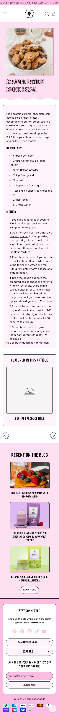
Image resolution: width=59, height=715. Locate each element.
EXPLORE (28, 651)
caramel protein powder (32, 133)
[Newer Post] (53, 435)
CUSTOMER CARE (28, 642)
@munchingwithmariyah (34, 342)
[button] (46, 13)
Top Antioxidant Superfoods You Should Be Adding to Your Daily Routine (30, 537)
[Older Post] (6, 435)
